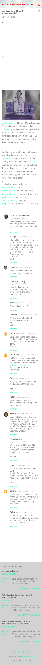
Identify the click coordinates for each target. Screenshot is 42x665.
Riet (12, 378)
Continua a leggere (29, 588)
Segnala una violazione (21, 660)
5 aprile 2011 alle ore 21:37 (24, 465)
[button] (39, 11)
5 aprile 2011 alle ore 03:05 (25, 413)
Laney (13, 465)
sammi (13, 491)
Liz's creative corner (20, 215)
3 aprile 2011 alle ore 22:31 (24, 267)
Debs (12, 512)
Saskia (13, 302)
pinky (12, 267)
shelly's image (8, 197)
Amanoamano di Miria (20, 4)
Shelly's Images (19, 365)
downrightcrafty (17, 281)
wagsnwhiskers (8, 191)
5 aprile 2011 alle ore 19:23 (18, 442)
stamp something (9, 200)
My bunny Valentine (10, 571)
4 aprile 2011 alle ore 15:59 (22, 378)
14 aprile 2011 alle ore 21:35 (23, 512)
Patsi (12, 397)
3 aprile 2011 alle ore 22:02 (18, 218)
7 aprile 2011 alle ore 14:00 (25, 491)
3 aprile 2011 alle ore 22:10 (25, 237)
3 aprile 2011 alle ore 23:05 (18, 284)
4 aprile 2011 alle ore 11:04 (29, 315)
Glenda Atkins (16, 439)
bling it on (6, 204)
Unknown (14, 333)
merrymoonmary (27, 656)
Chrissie (5, 129)
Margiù (13, 237)
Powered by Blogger (21, 652)
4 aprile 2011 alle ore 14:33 (27, 355)
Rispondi (13, 232)
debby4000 (15, 314)
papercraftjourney (10, 194)
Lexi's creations (9, 123)
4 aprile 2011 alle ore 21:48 (23, 397)
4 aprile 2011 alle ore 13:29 (27, 333)
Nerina (13, 413)
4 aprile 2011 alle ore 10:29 (25, 303)
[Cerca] (39, 5)
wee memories (8, 187)
